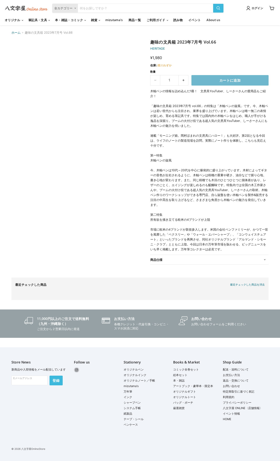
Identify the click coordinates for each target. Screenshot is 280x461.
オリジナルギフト (184, 391)
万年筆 (128, 391)
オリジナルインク (135, 375)
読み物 (178, 20)
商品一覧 (135, 20)
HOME (227, 419)
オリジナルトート (184, 397)
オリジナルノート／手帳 (139, 380)
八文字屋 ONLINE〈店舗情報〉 (242, 408)
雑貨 (94, 20)
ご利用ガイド (156, 20)
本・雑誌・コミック (69, 20)
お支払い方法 (231, 375)
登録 (56, 380)
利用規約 (228, 397)
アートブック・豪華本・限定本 (193, 386)
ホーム (16, 32)
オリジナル (13, 20)
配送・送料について (236, 369)
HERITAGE (157, 48)
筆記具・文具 (38, 20)
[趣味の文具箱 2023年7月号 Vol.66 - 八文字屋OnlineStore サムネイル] (18, 50)
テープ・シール (134, 419)
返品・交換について (236, 380)
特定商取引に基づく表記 (238, 391)
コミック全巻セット (186, 369)
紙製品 (128, 413)
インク (128, 397)
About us (213, 20)
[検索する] (218, 8)
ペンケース (131, 424)
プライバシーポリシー (237, 402)
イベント (194, 20)
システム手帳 (132, 408)
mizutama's (114, 20)
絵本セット (180, 375)
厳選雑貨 (179, 408)
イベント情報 (231, 413)
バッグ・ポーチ (183, 402)
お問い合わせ (231, 386)
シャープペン (132, 402)
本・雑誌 (179, 380)
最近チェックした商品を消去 (247, 284)
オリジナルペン (134, 369)
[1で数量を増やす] (183, 80)
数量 (153, 71)
